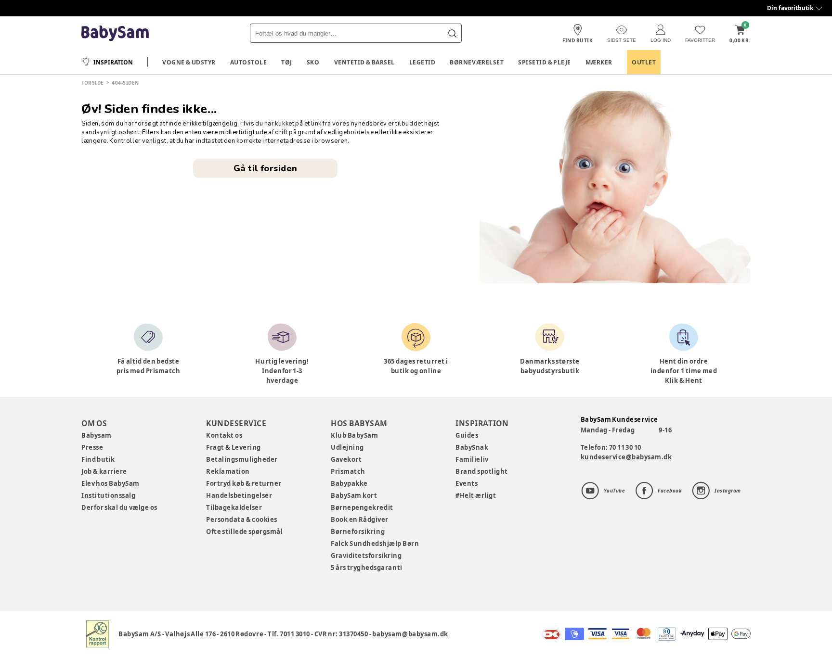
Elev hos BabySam (110, 483)
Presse (92, 447)
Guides (466, 435)
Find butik (98, 459)
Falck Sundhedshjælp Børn (375, 543)
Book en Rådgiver (360, 519)
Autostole (248, 62)
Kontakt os (224, 435)
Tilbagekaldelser (234, 507)
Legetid (422, 62)
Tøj (286, 62)
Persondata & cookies (241, 519)
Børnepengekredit (362, 507)
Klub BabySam (354, 435)
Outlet (644, 62)
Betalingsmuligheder (242, 459)
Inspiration (113, 62)
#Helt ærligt (475, 495)
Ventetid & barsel (364, 62)
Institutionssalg (108, 495)
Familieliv (471, 459)
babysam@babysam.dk (410, 634)
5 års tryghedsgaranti (366, 567)
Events (466, 483)
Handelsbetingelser (239, 495)
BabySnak (471, 447)
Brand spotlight (481, 471)
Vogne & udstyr (189, 62)
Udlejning (347, 447)
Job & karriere (104, 471)
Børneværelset (477, 62)
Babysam (96, 435)
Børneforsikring (358, 531)
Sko (313, 62)
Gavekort (346, 459)
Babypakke (349, 483)
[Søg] (452, 33)
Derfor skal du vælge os (119, 507)
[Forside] (115, 33)
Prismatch (348, 471)
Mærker (598, 62)
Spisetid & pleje (544, 62)
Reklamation (228, 471)
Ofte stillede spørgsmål (244, 531)
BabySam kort (354, 495)
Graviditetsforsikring (366, 555)
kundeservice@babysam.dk (626, 457)
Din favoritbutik (790, 8)
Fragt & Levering (233, 447)
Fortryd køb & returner (244, 483)
